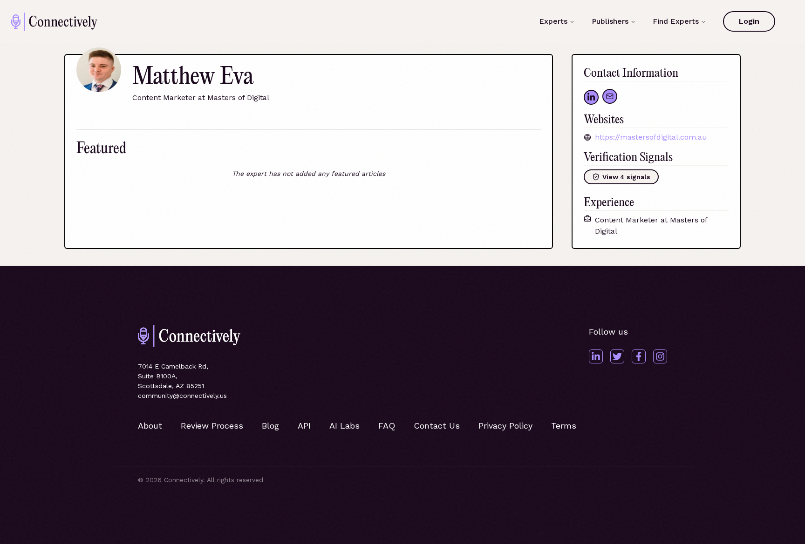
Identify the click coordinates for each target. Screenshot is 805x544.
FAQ (386, 425)
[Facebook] (639, 356)
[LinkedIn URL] (591, 97)
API (304, 425)
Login (749, 21)
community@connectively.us (182, 395)
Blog (270, 425)
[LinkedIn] (596, 356)
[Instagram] (660, 356)
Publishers (610, 21)
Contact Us (437, 425)
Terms (563, 425)
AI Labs (344, 425)
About (150, 425)
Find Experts (676, 21)
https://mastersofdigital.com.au (651, 137)
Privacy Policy (505, 425)
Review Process (212, 425)
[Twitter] (617, 356)
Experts (553, 21)
